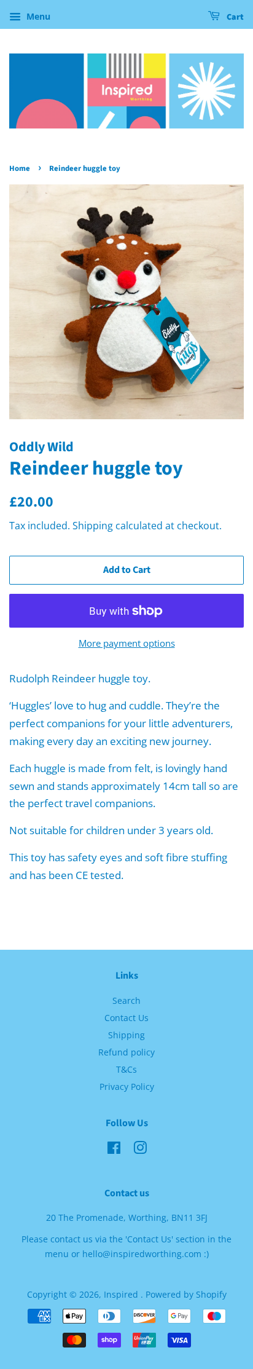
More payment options (127, 643)
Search (126, 1000)
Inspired (122, 1294)
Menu (37, 16)
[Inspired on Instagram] (140, 1150)
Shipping (92, 525)
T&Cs (126, 1069)
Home (19, 168)
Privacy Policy (126, 1086)
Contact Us (126, 1018)
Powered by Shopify (186, 1294)
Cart (234, 17)
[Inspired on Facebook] (114, 1150)
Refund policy (126, 1052)
